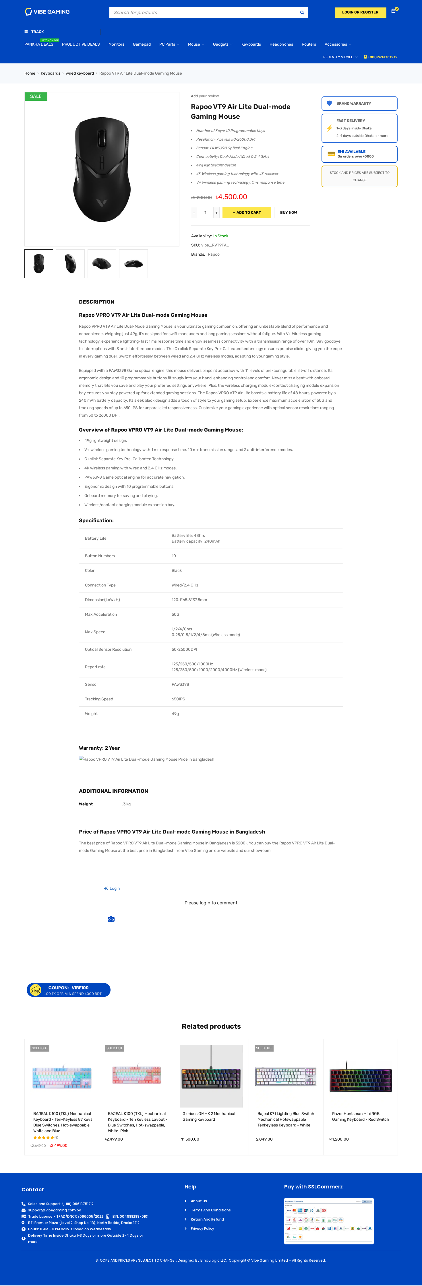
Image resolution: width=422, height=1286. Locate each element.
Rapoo (214, 254)
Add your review (205, 96)
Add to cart (249, 212)
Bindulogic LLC (213, 1260)
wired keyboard (80, 73)
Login (114, 888)
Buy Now (288, 212)
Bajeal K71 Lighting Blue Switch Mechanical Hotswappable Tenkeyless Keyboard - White (286, 1119)
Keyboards (50, 73)
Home (29, 73)
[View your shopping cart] (393, 11)
